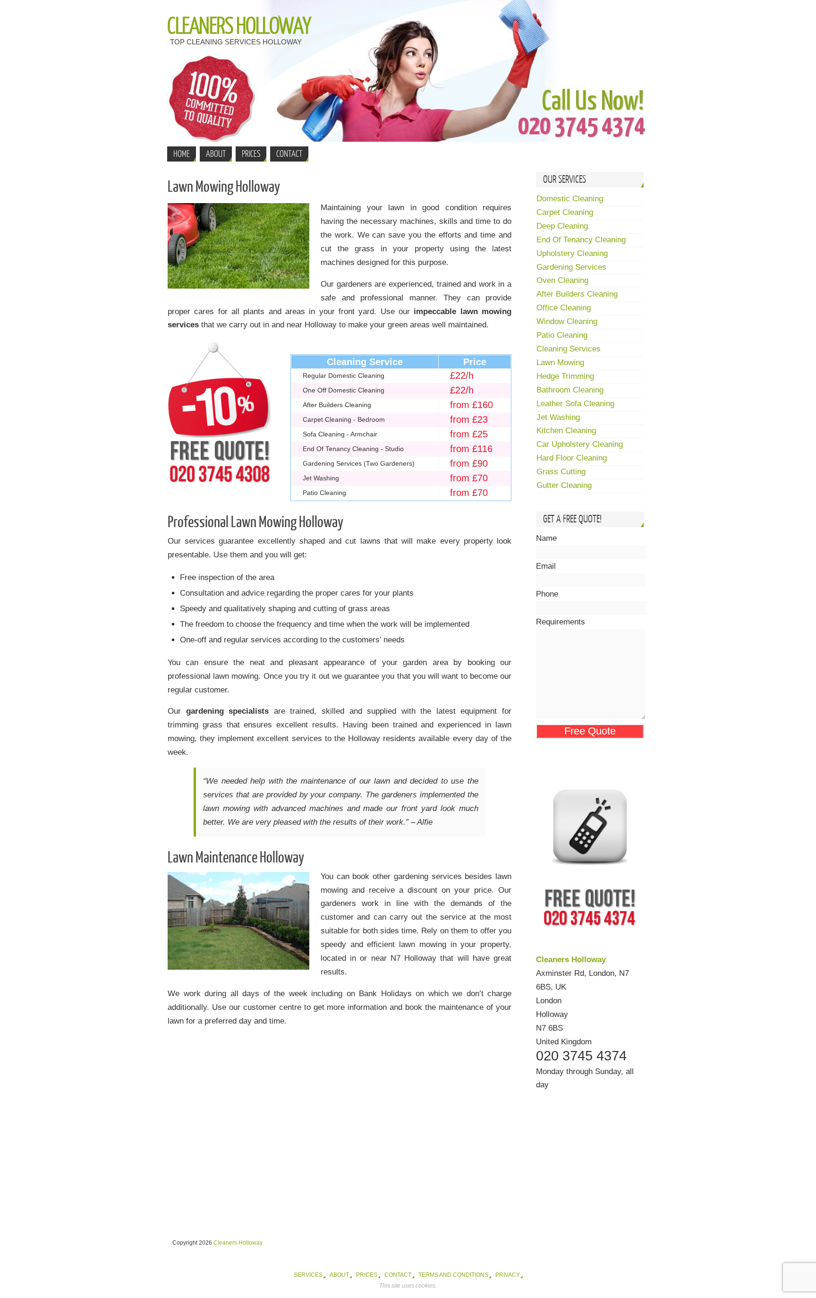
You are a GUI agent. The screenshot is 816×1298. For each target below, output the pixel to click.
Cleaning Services (568, 348)
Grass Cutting (561, 471)
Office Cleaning (563, 307)
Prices (366, 1275)
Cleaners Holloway (239, 26)
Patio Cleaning (561, 335)
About (339, 1275)
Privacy (507, 1275)
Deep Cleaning (562, 226)
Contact (397, 1275)
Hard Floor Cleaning (571, 457)
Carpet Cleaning (564, 212)
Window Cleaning (566, 321)
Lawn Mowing (560, 362)
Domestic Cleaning (569, 198)
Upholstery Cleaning (572, 253)
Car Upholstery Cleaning (579, 444)
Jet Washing (558, 417)
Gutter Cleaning (564, 485)
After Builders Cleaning (577, 294)
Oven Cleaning (562, 280)
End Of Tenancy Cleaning (581, 239)
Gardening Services (571, 267)
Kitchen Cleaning (566, 430)
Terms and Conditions (453, 1275)
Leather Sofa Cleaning (575, 403)
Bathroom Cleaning (570, 389)
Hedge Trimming (565, 376)
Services (308, 1275)
